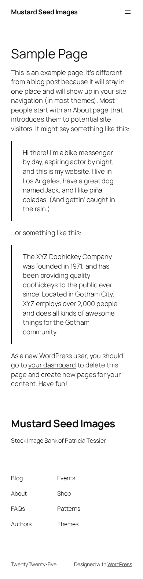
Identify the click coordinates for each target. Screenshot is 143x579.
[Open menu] (127, 12)
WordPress (119, 564)
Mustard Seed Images (44, 11)
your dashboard (52, 364)
